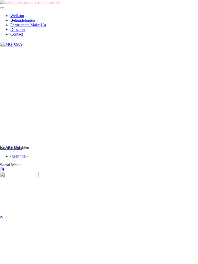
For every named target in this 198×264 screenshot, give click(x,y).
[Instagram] (2, 169)
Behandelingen (22, 20)
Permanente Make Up (28, 25)
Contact (16, 34)
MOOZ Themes (31, 230)
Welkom (17, 15)
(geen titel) (19, 156)
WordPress (74, 230)
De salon (17, 29)
